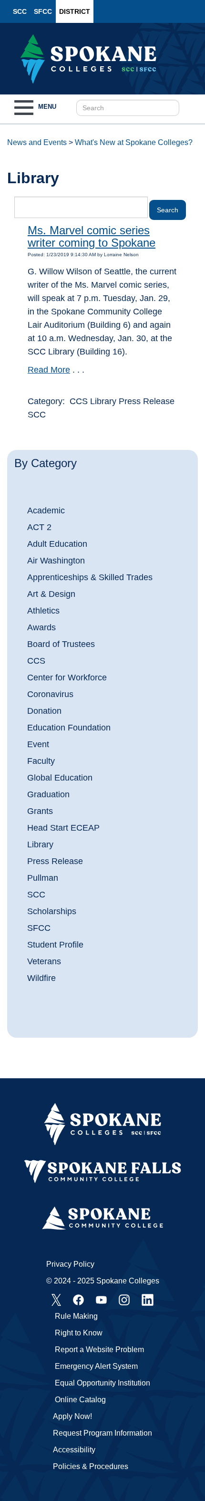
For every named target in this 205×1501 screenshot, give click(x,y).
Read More (49, 370)
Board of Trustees (61, 644)
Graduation (48, 794)
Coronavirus (50, 694)
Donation (44, 711)
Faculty (41, 761)
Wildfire (41, 978)
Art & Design (51, 594)
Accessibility (74, 1450)
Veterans (44, 961)
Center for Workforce (67, 677)
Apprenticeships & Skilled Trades (90, 577)
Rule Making (76, 1316)
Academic (46, 510)
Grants (40, 811)
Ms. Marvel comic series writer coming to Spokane (91, 236)
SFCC (43, 11)
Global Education (59, 777)
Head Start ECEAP (63, 828)
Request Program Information (102, 1433)
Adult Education (57, 544)
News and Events (37, 142)
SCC (20, 11)
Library (40, 844)
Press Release (55, 861)
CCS (36, 661)
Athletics (43, 610)
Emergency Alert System (96, 1366)
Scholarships (51, 911)
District (74, 11)
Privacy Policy (70, 1264)
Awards (41, 627)
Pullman (42, 878)
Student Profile (55, 944)
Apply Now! (72, 1416)
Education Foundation (69, 727)
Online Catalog (80, 1400)
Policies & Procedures (90, 1466)
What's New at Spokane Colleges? (134, 142)
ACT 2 (39, 527)
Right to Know (78, 1333)
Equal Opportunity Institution (102, 1383)
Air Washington (56, 560)
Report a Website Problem (99, 1349)
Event (38, 744)
